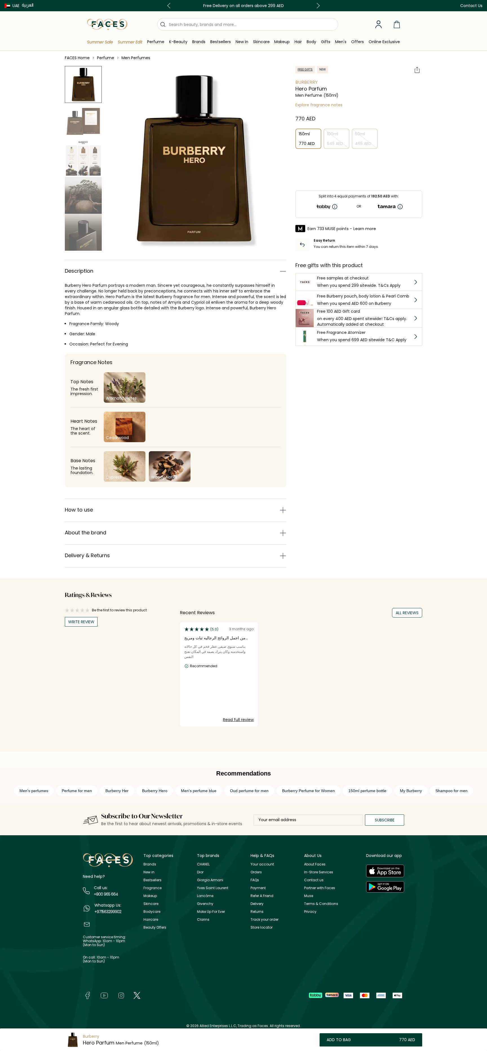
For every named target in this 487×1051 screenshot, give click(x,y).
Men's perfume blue (198, 790)
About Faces (315, 864)
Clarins (203, 919)
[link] (198, 41)
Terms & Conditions (321, 903)
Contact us (314, 880)
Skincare (150, 903)
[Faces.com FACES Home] (107, 24)
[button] (12, 5)
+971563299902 (107, 912)
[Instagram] (121, 995)
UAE (15, 5)
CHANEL (203, 864)
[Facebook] (87, 995)
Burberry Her (117, 790)
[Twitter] (137, 995)
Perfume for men (77, 790)
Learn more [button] (364, 229)
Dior (200, 872)
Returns (257, 911)
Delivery (257, 903)
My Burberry (411, 790)
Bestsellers (152, 880)
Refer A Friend (262, 895)
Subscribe (385, 820)
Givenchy (205, 903)
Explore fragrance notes (318, 105)
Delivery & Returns (87, 555)
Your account (262, 864)
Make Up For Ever (211, 911)
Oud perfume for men (249, 790)
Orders (256, 872)
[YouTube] (104, 995)
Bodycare (151, 911)
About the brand (85, 532)
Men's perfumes (33, 790)
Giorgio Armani (210, 880)
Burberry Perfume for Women (308, 790)
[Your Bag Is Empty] (397, 24)
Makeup (150, 895)
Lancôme (205, 895)
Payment (258, 887)
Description (79, 270)
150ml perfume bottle (367, 790)
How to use (79, 509)
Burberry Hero (154, 790)
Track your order (264, 919)
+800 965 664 (106, 894)
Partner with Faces (319, 887)
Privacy (310, 911)
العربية (28, 5)
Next (317, 5)
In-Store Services (318, 872)
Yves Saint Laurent (212, 887)
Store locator (262, 927)
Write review (81, 622)
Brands (149, 864)
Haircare (150, 919)
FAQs (255, 880)
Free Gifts (305, 69)
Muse (308, 895)
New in (148, 872)
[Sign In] (378, 24)
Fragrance (152, 887)
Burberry (306, 82)
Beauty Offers (154, 927)
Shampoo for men (451, 790)
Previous (170, 5)
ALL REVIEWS (407, 613)
